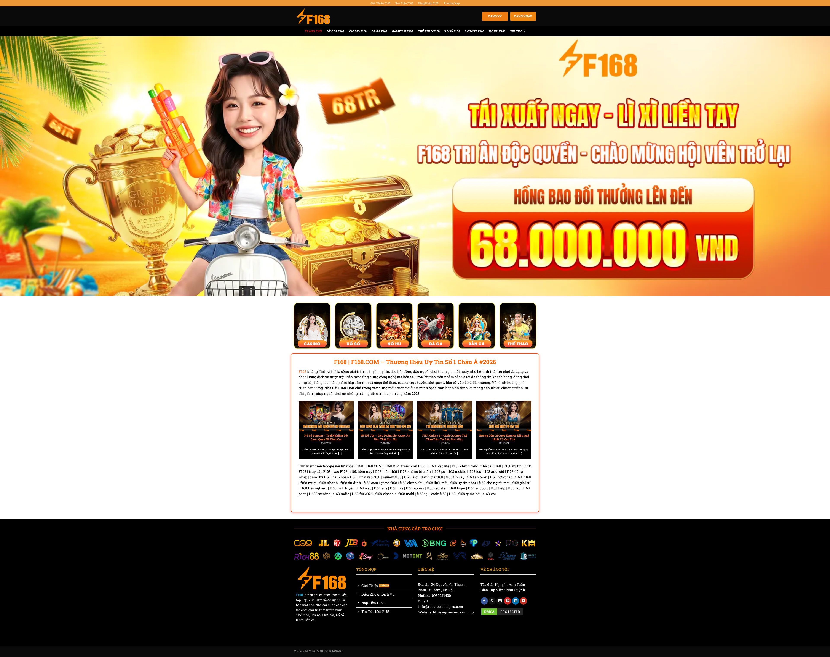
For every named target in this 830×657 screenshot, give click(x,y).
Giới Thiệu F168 (380, 3)
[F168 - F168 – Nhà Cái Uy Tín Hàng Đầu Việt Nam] (313, 16)
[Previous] (307, 420)
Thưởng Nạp (452, 3)
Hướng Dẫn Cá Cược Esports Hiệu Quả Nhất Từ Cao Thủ (415, 437)
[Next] (523, 420)
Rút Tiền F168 (404, 3)
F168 (302, 371)
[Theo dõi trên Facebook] (484, 601)
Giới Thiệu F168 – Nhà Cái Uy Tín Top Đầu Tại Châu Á (533, 437)
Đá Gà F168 (379, 31)
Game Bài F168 (402, 31)
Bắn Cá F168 (335, 31)
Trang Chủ (313, 31)
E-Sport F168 (474, 31)
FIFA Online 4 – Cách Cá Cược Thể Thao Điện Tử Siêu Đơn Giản (355, 437)
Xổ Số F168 (452, 31)
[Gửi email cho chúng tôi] (499, 601)
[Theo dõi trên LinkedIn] (515, 601)
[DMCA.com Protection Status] (502, 611)
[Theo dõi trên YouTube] (523, 601)
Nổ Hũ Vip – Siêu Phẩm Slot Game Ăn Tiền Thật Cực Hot (296, 437)
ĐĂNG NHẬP (523, 16)
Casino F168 (358, 31)
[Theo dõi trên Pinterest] (507, 601)
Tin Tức (516, 31)
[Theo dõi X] (492, 601)
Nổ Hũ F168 (497, 31)
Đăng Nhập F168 (428, 3)
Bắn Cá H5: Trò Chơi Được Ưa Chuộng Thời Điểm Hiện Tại (474, 437)
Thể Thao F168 (429, 31)
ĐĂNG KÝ (495, 16)
